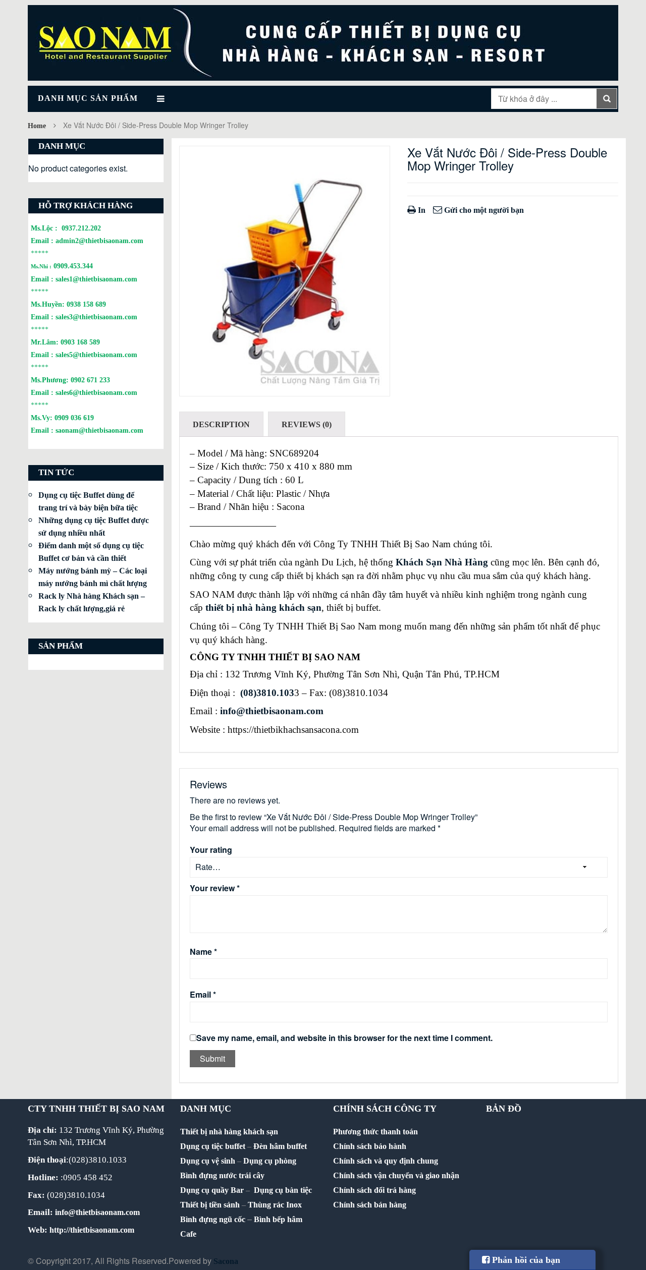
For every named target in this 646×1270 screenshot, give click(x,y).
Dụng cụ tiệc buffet (212, 1146)
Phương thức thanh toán (375, 1131)
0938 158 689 (86, 304)
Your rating (211, 849)
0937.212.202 (81, 228)
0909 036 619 (74, 418)
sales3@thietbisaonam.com (96, 317)
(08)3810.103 (267, 692)
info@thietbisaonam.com (272, 711)
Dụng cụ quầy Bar (212, 1190)
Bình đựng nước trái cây (222, 1175)
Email (203, 994)
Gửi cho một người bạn (483, 210)
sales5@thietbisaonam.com (96, 355)
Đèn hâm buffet (280, 1146)
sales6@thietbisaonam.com (96, 392)
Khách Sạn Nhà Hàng (442, 562)
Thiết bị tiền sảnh (210, 1204)
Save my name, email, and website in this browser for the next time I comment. (344, 1038)
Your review (215, 888)
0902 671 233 (90, 380)
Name (203, 951)
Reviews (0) (307, 424)
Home (37, 126)
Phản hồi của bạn (525, 1260)
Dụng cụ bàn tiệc (283, 1190)
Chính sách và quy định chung (385, 1161)
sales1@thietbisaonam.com (96, 279)
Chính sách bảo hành (369, 1146)
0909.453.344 (73, 266)
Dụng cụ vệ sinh (207, 1161)
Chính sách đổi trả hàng (374, 1190)
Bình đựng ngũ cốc (212, 1219)
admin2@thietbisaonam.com (99, 241)
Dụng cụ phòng (269, 1161)
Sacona (225, 1261)
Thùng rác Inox (275, 1204)
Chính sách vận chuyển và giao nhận (396, 1175)
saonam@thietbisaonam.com (99, 430)
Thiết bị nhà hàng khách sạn (229, 1131)
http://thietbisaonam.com (91, 1230)
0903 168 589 (80, 342)
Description (221, 424)
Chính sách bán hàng (369, 1204)
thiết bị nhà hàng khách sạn (263, 607)
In (420, 210)
